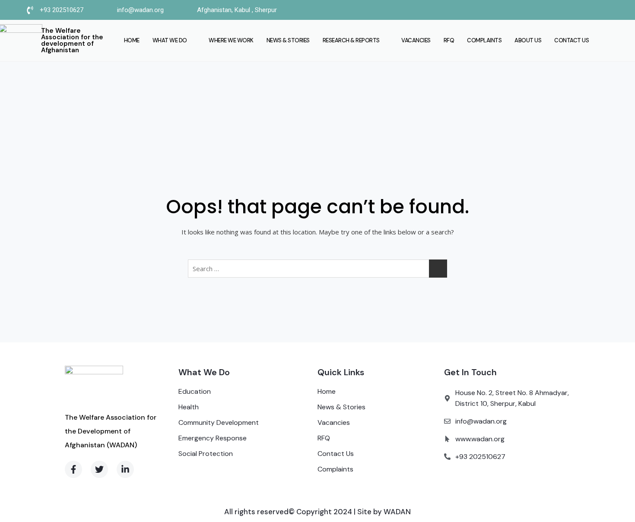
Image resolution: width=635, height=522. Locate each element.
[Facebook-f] (73, 469)
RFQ (449, 40)
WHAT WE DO (169, 40)
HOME (132, 40)
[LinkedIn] (548, 9)
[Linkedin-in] (125, 469)
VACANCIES (416, 40)
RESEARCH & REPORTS (351, 40)
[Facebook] (513, 9)
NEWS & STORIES (288, 40)
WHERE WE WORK (231, 40)
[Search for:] (317, 268)
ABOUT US (527, 40)
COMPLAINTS (484, 40)
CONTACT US (571, 40)
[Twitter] (530, 9)
